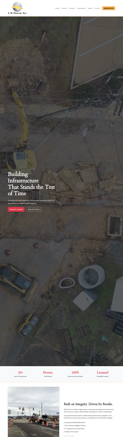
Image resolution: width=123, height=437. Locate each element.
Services (64, 8)
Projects (72, 8)
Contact (97, 8)
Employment (81, 8)
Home (57, 8)
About (90, 8)
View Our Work (33, 209)
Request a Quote (16, 209)
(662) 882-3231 (108, 8)
